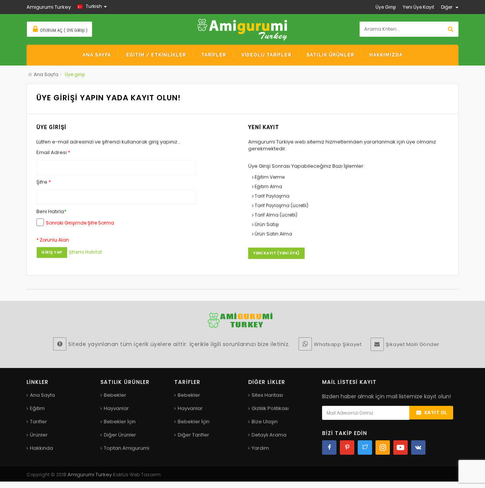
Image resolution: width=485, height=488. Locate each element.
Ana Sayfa (46, 74)
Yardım (260, 448)
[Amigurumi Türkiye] (242, 29)
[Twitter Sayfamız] (365, 447)
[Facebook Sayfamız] (329, 447)
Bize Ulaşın (265, 421)
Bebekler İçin (120, 421)
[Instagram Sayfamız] (382, 447)
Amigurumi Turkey (90, 474)
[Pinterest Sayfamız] (347, 447)
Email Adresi (53, 152)
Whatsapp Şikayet (337, 344)
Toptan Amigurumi (126, 448)
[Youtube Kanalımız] (400, 447)
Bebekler (115, 395)
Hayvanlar (116, 408)
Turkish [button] (93, 6)
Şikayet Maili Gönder (413, 344)
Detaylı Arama (269, 434)
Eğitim (37, 408)
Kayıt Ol (435, 412)
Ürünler (39, 434)
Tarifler (38, 421)
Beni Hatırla (51, 211)
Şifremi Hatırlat (85, 252)
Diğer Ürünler (120, 434)
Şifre (43, 182)
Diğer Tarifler (193, 434)
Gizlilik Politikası (270, 408)
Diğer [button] (447, 7)
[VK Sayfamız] (418, 447)
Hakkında (41, 448)
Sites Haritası (267, 395)
